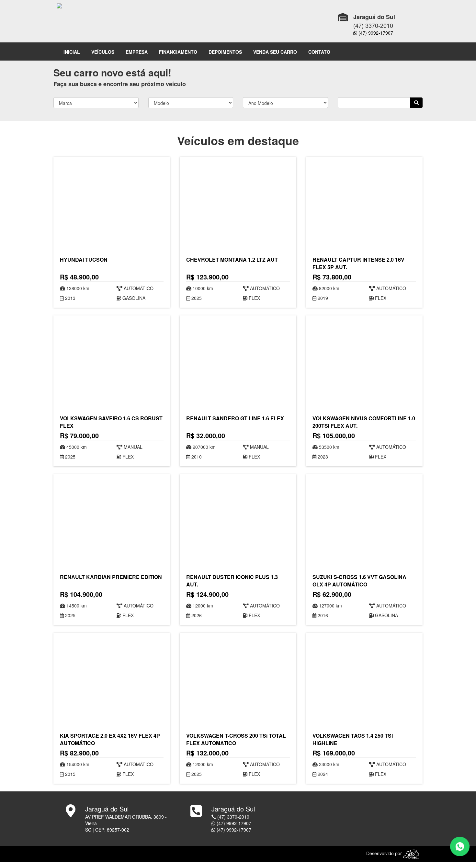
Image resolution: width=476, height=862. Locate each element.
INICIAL (71, 52)
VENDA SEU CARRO (275, 52)
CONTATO (319, 52)
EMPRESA (137, 52)
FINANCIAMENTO (178, 52)
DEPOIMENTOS (225, 52)
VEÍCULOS (102, 52)
